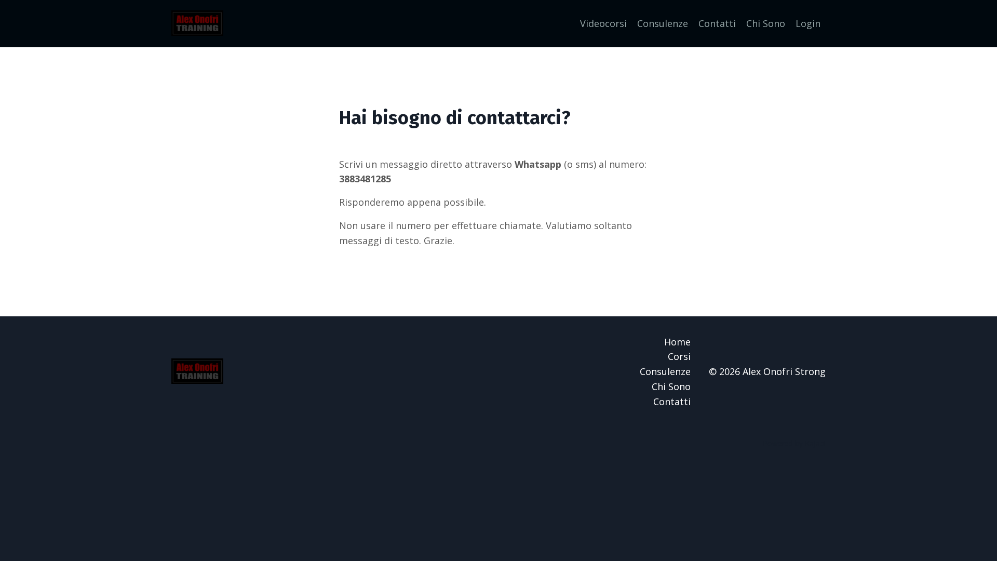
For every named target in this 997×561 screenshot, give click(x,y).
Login (808, 23)
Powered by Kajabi (794, 443)
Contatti (717, 23)
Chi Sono (765, 23)
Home (677, 342)
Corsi (679, 356)
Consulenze (662, 23)
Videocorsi (603, 23)
